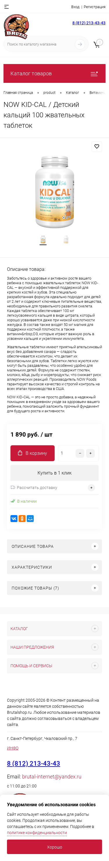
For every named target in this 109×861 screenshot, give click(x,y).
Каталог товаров (31, 73)
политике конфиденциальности (37, 832)
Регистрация (95, 7)
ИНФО (12, 748)
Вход (75, 7)
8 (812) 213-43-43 (89, 23)
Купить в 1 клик (54, 473)
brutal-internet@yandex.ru (51, 777)
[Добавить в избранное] (97, 146)
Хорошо (54, 847)
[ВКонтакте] (13, 518)
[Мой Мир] (30, 518)
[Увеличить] (54, 192)
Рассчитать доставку (37, 487)
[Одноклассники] (22, 518)
